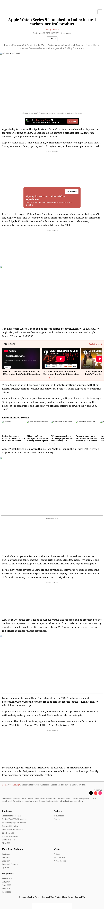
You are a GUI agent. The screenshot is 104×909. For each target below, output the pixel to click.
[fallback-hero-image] (13, 427)
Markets (6, 857)
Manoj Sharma (52, 29)
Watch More (94, 344)
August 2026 (7, 878)
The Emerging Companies (14, 822)
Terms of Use (48, 897)
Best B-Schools (8, 840)
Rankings (7, 811)
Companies (59, 816)
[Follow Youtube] (95, 793)
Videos (57, 854)
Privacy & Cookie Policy (29, 897)
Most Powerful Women (12, 829)
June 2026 (6, 885)
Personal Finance (10, 864)
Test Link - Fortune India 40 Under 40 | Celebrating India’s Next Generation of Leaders (21, 374)
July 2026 (6, 882)
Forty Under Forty (10, 836)
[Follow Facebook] (86, 793)
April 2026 (6, 892)
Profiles (58, 811)
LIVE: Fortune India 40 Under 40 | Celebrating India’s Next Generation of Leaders (60, 374)
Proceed (72, 121)
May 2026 (6, 888)
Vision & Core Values (64, 897)
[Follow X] (91, 793)
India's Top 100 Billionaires (14, 819)
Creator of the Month (11, 816)
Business (6, 854)
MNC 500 (6, 843)
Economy (6, 861)
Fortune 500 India (10, 826)
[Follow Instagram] (100, 793)
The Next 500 (8, 833)
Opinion (6, 867)
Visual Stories (60, 861)
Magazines (8, 873)
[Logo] (8, 12)
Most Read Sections (12, 849)
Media (57, 849)
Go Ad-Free (72, 191)
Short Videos (59, 857)
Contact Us (80, 897)
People (57, 819)
